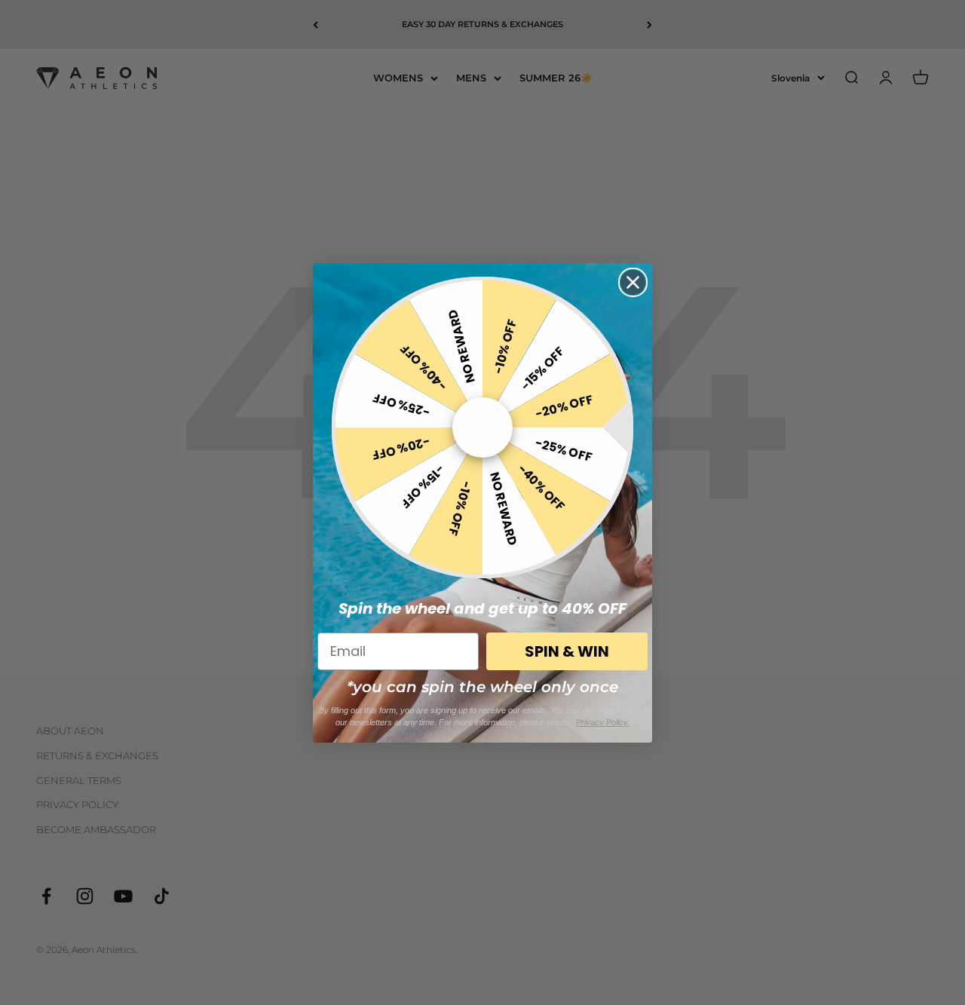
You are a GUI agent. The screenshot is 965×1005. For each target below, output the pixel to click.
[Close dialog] (633, 282)
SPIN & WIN (567, 651)
